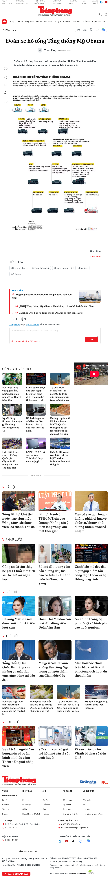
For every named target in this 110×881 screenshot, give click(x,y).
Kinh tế (20, 21)
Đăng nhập (14, 324)
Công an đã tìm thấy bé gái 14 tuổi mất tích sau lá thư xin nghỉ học (18, 572)
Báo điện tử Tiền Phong (55, 11)
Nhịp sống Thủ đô (70, 814)
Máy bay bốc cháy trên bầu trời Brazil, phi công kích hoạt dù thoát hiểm (91, 669)
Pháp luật (76, 21)
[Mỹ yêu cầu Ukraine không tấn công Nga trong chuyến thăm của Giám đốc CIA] (55, 650)
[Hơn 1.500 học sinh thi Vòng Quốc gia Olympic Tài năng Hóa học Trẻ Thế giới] (12, 443)
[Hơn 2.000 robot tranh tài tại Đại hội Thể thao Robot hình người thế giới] (60, 443)
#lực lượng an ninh (64, 267)
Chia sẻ (5, 77)
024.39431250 (11, 827)
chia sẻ (78, 30)
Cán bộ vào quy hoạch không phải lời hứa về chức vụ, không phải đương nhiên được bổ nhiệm (91, 522)
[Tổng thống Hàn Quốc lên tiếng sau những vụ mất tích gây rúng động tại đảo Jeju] (18, 650)
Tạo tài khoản (32, 324)
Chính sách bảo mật (28, 851)
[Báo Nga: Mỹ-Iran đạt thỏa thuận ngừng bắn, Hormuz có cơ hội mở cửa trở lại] (13, 692)
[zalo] (81, 841)
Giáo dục (46, 809)
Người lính (96, 21)
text (84, 30)
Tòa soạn (7, 820)
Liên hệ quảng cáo (68, 820)
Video (5, 791)
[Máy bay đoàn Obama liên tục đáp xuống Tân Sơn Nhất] (90, 296)
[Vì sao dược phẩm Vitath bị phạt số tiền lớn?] (91, 736)
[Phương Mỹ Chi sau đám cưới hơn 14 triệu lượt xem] (18, 606)
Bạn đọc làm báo (18, 874)
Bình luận (5, 92)
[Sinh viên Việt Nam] (88, 782)
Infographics (9, 795)
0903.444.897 (11, 840)
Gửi (92, 339)
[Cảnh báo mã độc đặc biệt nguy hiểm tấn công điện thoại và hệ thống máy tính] (36, 379)
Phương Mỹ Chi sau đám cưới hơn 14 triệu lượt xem (18, 623)
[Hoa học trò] (104, 782)
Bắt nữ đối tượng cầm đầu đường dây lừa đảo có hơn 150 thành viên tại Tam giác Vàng (54, 574)
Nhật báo (27, 791)
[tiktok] (75, 841)
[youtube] (106, 2)
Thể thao (86, 21)
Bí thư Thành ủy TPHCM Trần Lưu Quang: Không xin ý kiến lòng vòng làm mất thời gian (53, 522)
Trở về (5, 100)
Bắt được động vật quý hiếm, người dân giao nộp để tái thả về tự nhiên (11, 394)
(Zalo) (77, 824)
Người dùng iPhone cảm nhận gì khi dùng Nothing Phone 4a (12, 424)
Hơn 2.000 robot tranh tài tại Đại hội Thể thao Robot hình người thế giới (60, 458)
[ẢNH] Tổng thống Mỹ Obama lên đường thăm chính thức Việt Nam (56, 306)
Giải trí (11, 592)
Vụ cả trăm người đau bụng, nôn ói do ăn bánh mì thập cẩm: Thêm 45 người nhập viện (18, 757)
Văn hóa (5, 809)
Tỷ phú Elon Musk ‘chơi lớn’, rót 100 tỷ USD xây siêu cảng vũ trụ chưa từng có (59, 394)
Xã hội (11, 21)
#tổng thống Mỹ (41, 267)
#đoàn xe (16, 274)
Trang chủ (4, 21)
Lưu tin (5, 85)
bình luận (97, 30)
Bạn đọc (6, 814)
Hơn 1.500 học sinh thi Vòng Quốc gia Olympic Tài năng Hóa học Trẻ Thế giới (10, 459)
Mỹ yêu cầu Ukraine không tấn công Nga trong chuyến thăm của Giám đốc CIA (53, 669)
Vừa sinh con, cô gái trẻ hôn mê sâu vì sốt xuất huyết (54, 753)
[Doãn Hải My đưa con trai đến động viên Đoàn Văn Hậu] (55, 606)
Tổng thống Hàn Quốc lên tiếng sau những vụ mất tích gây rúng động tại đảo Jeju (18, 671)
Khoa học (10, 29)
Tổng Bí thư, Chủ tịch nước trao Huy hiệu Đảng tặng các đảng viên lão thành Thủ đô (18, 520)
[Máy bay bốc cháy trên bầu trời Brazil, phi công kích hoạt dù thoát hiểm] (91, 650)
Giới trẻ (66, 21)
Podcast (67, 791)
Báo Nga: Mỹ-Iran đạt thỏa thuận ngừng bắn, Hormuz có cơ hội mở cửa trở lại (13, 708)
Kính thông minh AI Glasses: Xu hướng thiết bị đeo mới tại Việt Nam (35, 424)
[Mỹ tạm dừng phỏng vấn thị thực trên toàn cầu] (96, 692)
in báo (91, 30)
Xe (104, 21)
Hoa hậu (86, 809)
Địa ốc (39, 21)
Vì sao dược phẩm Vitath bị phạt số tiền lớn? (90, 753)
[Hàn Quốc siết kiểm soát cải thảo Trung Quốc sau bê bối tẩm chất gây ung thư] (41, 692)
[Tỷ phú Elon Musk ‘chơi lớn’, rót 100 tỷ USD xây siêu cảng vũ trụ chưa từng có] (60, 379)
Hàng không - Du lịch (31, 814)
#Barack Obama (19, 267)
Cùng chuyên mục (17, 369)
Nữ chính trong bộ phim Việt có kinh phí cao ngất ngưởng (91, 623)
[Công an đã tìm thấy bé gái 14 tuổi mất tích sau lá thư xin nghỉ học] (18, 554)
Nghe (5, 70)
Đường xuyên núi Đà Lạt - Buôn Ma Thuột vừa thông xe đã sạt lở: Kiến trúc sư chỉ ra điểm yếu (60, 426)
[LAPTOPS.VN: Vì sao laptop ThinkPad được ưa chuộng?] (36, 443)
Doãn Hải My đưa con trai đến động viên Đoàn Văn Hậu (54, 623)
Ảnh (45, 791)
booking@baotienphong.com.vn (74, 827)
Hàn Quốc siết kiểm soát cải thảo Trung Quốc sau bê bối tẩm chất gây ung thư (41, 706)
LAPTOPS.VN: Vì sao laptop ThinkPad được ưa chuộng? (35, 456)
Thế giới (57, 21)
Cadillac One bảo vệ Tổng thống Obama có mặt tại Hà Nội (50, 312)
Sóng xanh (29, 21)
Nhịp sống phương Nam (93, 814)
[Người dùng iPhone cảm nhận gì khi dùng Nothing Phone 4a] (12, 410)
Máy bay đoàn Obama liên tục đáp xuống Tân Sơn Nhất (42, 296)
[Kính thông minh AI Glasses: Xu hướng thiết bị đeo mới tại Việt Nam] (36, 410)
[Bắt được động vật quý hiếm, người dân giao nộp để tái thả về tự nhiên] (12, 379)
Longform (88, 791)
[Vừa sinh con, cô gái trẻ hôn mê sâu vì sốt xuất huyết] (55, 736)
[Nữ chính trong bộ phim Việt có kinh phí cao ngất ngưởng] (91, 606)
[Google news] (89, 841)
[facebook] (101, 2)
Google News (103, 30)
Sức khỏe (48, 21)
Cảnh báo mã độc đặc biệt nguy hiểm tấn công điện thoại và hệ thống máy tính (35, 394)
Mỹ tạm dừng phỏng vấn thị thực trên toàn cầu (96, 704)
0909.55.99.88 (68, 824)
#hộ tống (83, 267)
